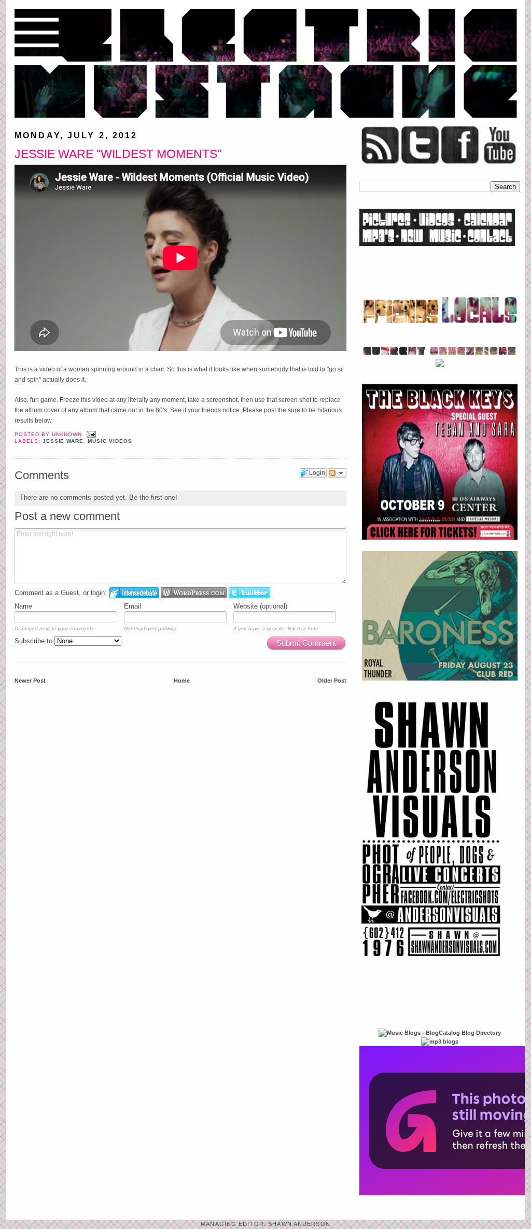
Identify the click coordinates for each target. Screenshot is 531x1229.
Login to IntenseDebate (134, 592)
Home (182, 680)
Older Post (331, 680)
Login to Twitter (249, 592)
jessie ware (63, 441)
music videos (110, 441)
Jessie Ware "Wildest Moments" (118, 154)
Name (23, 606)
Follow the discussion (337, 473)
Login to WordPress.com (194, 592)
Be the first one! (153, 497)
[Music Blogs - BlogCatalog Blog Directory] (440, 1033)
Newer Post (30, 680)
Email (132, 606)
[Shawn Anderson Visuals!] (431, 960)
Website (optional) (260, 606)
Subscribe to (34, 641)
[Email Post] (90, 434)
